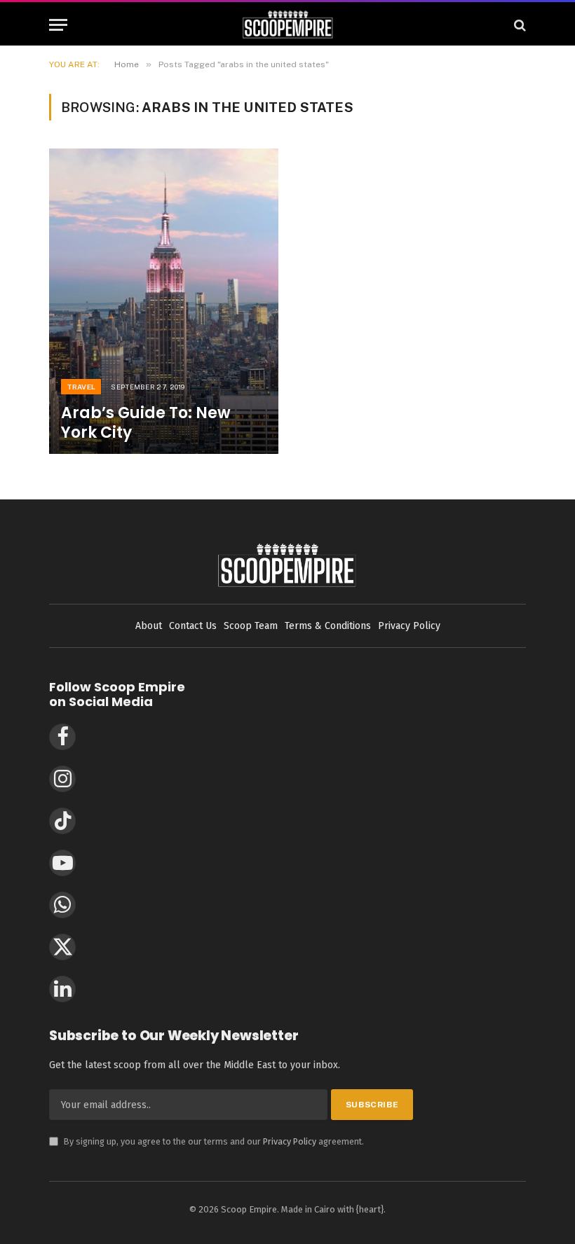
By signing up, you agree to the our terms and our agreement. (206, 1141)
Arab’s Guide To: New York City (146, 423)
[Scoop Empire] (287, 25)
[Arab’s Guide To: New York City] (163, 301)
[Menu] (58, 25)
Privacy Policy (289, 1141)
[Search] (518, 25)
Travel (81, 386)
